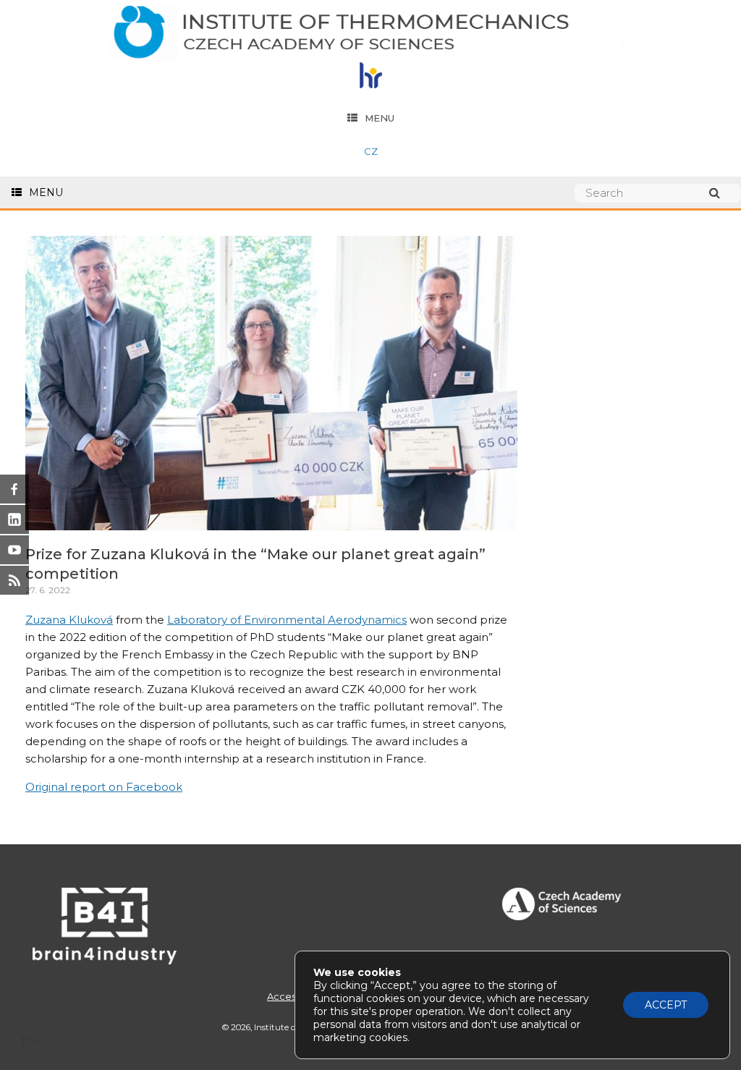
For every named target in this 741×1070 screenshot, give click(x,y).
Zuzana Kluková (69, 620)
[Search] (721, 193)
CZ (371, 151)
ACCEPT (666, 1004)
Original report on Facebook (103, 787)
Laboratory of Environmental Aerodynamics (287, 620)
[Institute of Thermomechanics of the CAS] (370, 33)
